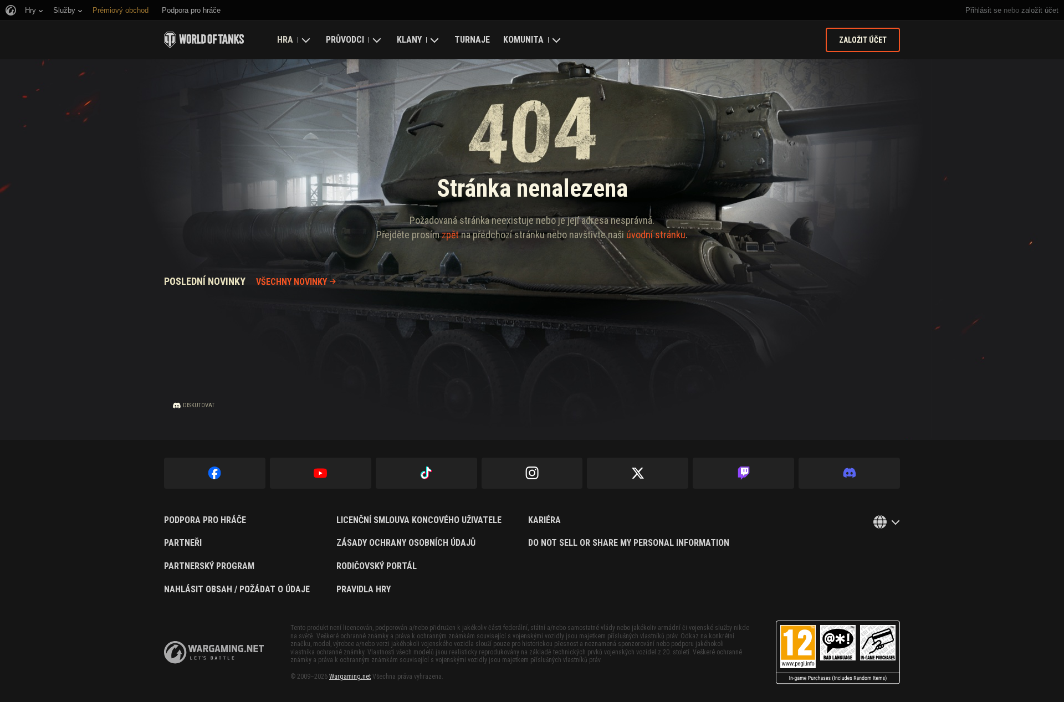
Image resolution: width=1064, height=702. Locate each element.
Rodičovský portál (376, 566)
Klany (409, 39)
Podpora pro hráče (205, 520)
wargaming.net (214, 652)
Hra (285, 39)
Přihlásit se (983, 10)
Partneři (183, 543)
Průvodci (345, 39)
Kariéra (544, 520)
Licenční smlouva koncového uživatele (419, 520)
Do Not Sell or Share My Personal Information (628, 543)
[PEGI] (838, 652)
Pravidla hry (363, 590)
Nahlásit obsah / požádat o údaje (237, 590)
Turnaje (472, 39)
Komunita (523, 39)
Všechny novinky (291, 281)
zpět (450, 234)
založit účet (1039, 10)
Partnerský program (209, 566)
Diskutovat (198, 405)
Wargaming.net (350, 676)
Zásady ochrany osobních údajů (405, 543)
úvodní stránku (656, 234)
